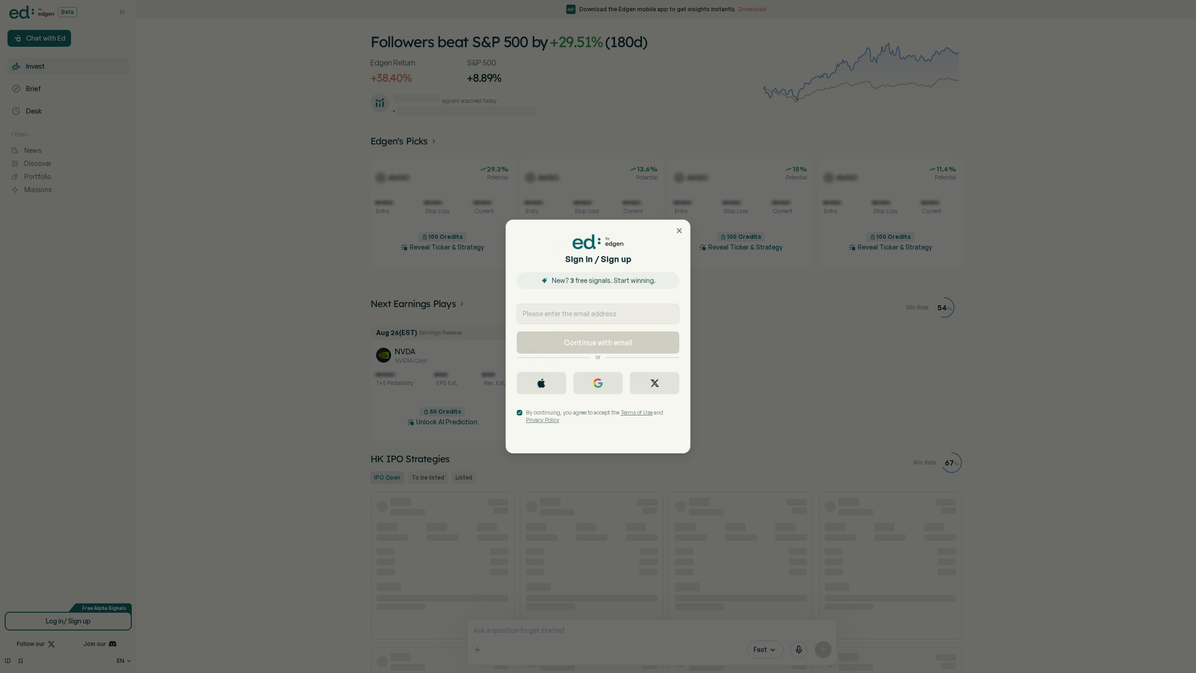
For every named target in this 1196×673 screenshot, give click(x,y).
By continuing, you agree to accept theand (594, 417)
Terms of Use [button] (637, 413)
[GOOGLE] (598, 383)
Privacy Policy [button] (542, 420)
